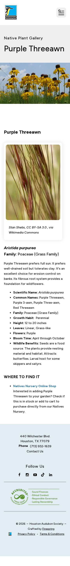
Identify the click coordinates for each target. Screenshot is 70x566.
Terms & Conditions (52, 534)
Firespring (48, 529)
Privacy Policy (26, 534)
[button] (61, 12)
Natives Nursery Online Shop (34, 386)
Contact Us (35, 451)
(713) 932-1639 (40, 446)
